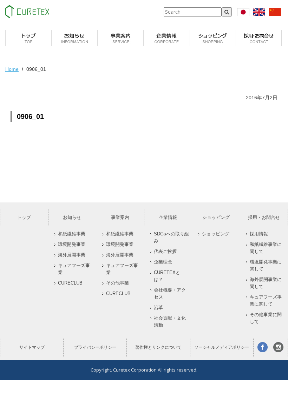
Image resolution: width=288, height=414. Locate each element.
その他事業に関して (266, 318)
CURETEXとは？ (167, 276)
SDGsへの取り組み (171, 237)
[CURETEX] (27, 11)
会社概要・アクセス (170, 294)
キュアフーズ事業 (74, 269)
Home (12, 69)
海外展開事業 (71, 255)
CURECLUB (70, 283)
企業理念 (163, 262)
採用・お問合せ (264, 217)
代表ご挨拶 (165, 251)
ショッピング (216, 217)
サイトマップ (32, 347)
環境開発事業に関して (266, 266)
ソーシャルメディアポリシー (221, 347)
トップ (24, 217)
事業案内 (120, 217)
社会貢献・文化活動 (170, 322)
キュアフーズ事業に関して (266, 301)
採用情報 (259, 234)
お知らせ (72, 217)
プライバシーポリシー (95, 347)
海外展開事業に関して (266, 283)
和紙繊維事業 (71, 234)
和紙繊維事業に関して (266, 248)
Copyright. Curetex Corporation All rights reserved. (144, 370)
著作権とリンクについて (158, 347)
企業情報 (168, 217)
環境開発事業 (71, 244)
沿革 (158, 307)
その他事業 (117, 283)
